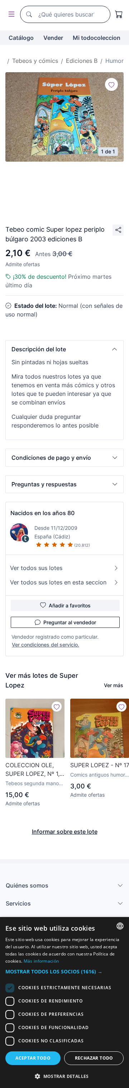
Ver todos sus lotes (36, 567)
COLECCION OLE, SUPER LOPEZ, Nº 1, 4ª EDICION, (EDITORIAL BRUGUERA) (32, 769)
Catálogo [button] (21, 37)
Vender (53, 37)
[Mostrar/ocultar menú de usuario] (10, 14)
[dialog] (64, 1002)
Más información (41, 961)
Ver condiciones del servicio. (45, 645)
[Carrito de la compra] (119, 14)
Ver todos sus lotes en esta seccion (58, 582)
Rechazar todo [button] (94, 1058)
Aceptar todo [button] (33, 1058)
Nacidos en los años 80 (42, 513)
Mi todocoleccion (96, 37)
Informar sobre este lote (64, 831)
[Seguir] (111, 84)
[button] (64, 349)
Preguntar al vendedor (69, 622)
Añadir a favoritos (70, 605)
